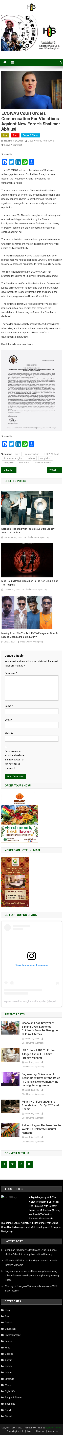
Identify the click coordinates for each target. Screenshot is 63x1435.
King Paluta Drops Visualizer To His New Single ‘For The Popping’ (29, 583)
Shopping (10, 1403)
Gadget (9, 1353)
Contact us (53, 1431)
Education (10, 1328)
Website (9, 733)
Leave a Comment (13, 145)
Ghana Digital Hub (15, 1431)
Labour (8, 1372)
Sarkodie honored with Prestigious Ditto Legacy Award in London (27, 531)
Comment (11, 673)
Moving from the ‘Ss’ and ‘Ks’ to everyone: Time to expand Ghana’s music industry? (29, 635)
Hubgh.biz (45, 458)
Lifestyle (9, 1379)
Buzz (15, 135)
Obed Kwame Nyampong (41, 140)
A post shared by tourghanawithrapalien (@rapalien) (32, 1001)
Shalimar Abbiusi (43, 462)
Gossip (8, 1360)
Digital (8, 1322)
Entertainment (12, 1335)
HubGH (31, 458)
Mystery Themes (53, 1428)
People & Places (30, 135)
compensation (32, 454)
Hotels (8, 1366)
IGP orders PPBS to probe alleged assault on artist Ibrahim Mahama (38, 1054)
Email (8, 719)
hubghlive (8, 462)
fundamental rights (13, 458)
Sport (8, 1410)
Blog (5, 135)
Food (7, 1347)
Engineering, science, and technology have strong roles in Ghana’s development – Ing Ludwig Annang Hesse (41, 1080)
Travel (8, 1416)
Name (9, 706)
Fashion (9, 1341)
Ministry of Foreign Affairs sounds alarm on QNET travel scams (40, 1105)
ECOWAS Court (52, 454)
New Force (24, 462)
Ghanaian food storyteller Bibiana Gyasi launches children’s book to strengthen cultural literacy (40, 1028)
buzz (17, 454)
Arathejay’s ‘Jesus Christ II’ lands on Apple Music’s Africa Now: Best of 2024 (11, 470)
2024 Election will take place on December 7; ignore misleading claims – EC (55, 470)
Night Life (10, 1391)
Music (8, 1385)
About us (40, 1431)
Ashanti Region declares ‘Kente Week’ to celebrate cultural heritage (41, 1129)
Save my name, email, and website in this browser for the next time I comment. (15, 760)
